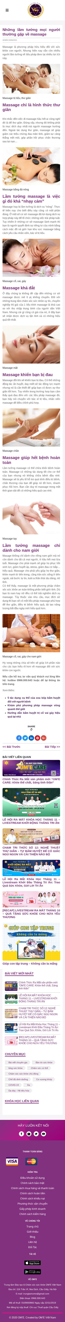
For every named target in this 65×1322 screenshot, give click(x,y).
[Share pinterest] (37, 738)
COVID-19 (14, 1085)
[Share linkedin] (31, 738)
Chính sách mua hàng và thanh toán (32, 1188)
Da (28, 1085)
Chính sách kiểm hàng (32, 1214)
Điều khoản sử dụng (32, 1178)
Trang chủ (32, 1226)
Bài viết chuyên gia (18, 1062)
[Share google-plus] (43, 738)
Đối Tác (32, 1247)
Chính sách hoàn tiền (32, 1193)
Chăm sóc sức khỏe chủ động (23, 1073)
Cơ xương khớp (44, 1079)
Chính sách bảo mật (32, 1183)
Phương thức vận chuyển (32, 1203)
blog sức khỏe (16, 1068)
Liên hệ (32, 1242)
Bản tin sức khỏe (44, 1062)
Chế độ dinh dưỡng (18, 1079)
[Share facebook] (19, 738)
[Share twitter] (25, 738)
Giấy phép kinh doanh (32, 1209)
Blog (32, 1237)
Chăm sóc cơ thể (39, 1068)
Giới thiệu (32, 1231)
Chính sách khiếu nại (32, 1198)
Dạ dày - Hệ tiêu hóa (19, 1090)
